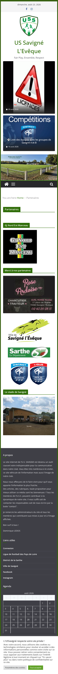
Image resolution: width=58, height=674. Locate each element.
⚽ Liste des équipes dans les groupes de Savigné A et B (29, 141)
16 (50, 614)
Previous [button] (45, 291)
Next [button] (45, 296)
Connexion (8, 548)
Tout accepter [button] (35, 667)
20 (28, 619)
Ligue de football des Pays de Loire (20, 554)
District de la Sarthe (12, 560)
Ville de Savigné (10, 566)
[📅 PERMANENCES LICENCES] (29, 87)
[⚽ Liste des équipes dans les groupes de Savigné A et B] (29, 133)
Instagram (8, 577)
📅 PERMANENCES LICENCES (29, 105)
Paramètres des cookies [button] (15, 667)
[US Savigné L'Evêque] (6, 184)
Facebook (7, 572)
